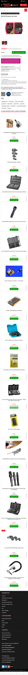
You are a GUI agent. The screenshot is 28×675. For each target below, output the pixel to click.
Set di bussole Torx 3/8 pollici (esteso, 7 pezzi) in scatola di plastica (14, 400)
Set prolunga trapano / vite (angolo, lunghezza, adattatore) (14, 578)
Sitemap (3, 606)
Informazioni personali (6, 618)
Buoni (3, 626)
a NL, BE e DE (8, 69)
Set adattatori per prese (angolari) (14, 548)
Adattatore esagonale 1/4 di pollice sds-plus (14, 221)
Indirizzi (3, 624)
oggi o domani (8, 66)
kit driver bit (9, 103)
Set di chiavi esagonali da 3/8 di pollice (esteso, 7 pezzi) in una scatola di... (14, 519)
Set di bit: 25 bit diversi (14, 429)
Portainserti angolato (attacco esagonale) (14, 458)
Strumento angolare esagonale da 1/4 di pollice (14, 133)
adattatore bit (4, 101)
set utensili (4, 108)
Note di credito (5, 622)
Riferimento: (14, 92)
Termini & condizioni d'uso (7, 604)
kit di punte (13, 105)
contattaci (5, 1)
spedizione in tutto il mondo (10, 67)
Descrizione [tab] (4, 74)
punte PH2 (4, 103)
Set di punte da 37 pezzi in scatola (14, 340)
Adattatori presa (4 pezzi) (14, 162)
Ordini (3, 620)
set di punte (11, 101)
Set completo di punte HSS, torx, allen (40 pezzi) (14, 251)
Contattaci (4, 612)
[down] (10, 53)
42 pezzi (9, 108)
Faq (2, 608)
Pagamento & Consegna (7, 598)
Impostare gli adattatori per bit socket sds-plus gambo (14, 489)
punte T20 (22, 103)
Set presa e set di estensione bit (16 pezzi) (14, 369)
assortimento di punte (21, 105)
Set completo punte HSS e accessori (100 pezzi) (14, 191)
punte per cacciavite (19, 101)
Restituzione (4, 600)
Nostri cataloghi (5, 610)
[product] (14, 122)
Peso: (13, 95)
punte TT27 (16, 103)
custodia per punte (5, 105)
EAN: (13, 94)
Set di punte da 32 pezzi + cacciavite (14, 280)
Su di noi (3, 595)
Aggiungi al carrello (18, 52)
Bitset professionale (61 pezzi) (14, 310)
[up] (10, 51)
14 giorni (5, 70)
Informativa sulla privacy (7, 602)
